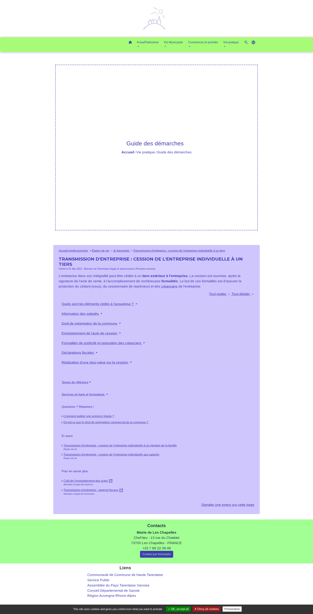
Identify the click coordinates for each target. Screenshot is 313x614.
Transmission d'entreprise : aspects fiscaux (93, 490)
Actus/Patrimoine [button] (148, 42)
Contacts (156, 525)
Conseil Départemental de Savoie (113, 590)
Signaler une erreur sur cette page (227, 505)
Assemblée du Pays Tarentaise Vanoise (118, 585)
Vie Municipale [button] (173, 42)
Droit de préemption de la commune (90, 323)
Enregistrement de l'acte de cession (90, 333)
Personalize (232, 609)
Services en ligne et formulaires (83, 394)
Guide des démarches (174, 152)
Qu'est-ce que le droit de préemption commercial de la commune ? (106, 422)
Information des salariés (81, 314)
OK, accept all (179, 609)
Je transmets (121, 250)
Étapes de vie (101, 250)
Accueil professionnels (74, 250)
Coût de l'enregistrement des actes (88, 480)
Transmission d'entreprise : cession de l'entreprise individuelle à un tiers (179, 250)
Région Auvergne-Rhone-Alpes (111, 596)
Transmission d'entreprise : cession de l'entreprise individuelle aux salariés (111, 454)
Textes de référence (75, 382)
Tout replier (220, 294)
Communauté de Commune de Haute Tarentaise (125, 575)
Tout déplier (243, 294)
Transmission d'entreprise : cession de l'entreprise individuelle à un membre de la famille (120, 445)
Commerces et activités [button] (203, 42)
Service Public (98, 580)
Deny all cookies (208, 609)
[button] (130, 43)
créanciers (169, 286)
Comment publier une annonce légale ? (88, 416)
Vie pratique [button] (231, 42)
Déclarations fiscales (78, 353)
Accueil (128, 152)
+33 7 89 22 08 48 (156, 548)
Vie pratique (145, 152)
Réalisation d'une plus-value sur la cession (95, 362)
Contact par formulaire (156, 554)
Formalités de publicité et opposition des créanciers (102, 343)
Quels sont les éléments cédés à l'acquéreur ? (98, 304)
